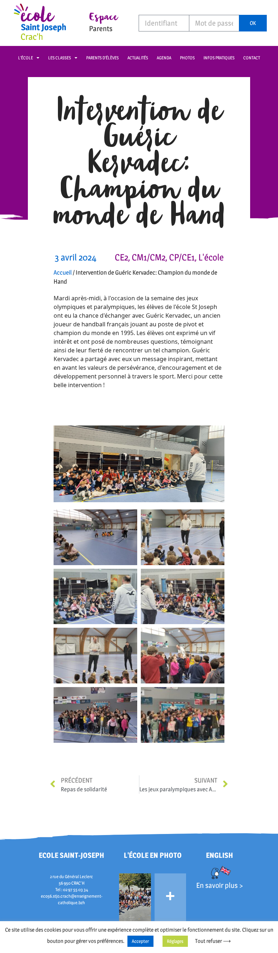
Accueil (63, 272)
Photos (187, 57)
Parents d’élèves (102, 57)
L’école (25, 57)
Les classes (59, 57)
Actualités (137, 57)
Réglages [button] (175, 941)
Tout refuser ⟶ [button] (213, 940)
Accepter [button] (140, 941)
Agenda (164, 57)
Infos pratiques (219, 57)
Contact (251, 57)
